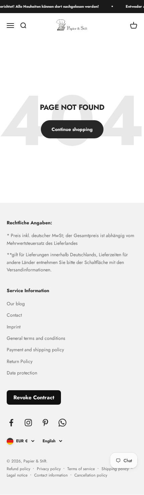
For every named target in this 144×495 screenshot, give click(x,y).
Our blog (16, 303)
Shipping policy (115, 469)
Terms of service (81, 469)
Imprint (13, 326)
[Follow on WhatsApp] (62, 422)
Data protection (22, 372)
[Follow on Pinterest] (45, 422)
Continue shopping (72, 129)
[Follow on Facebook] (11, 422)
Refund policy (18, 469)
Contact (14, 315)
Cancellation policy (90, 475)
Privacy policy (49, 469)
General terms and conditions (36, 338)
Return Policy (19, 361)
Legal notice (17, 475)
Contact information (51, 475)
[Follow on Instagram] (28, 422)
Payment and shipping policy (35, 349)
